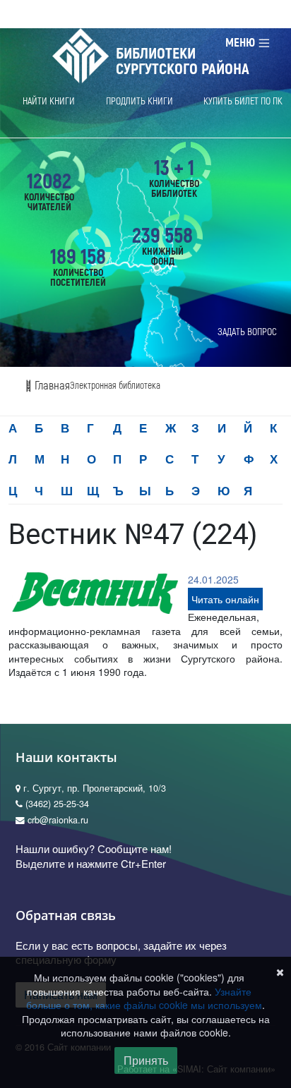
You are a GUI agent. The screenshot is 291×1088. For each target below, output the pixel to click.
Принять (146, 1060)
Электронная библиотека (115, 386)
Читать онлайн (225, 599)
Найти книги (49, 101)
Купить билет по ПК (243, 101)
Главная (51, 385)
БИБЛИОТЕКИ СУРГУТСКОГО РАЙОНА (182, 61)
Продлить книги (139, 101)
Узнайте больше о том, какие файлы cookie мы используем (144, 998)
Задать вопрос (247, 332)
